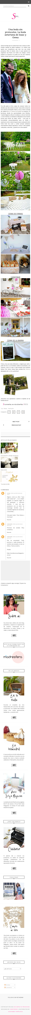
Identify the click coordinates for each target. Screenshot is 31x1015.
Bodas (5, 408)
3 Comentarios (15, 40)
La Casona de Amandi (15, 111)
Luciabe (10, 371)
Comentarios (8, 987)
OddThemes (14, 1009)
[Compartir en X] (13, 412)
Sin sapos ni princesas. (22, 1006)
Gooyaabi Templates (15, 1011)
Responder (9, 519)
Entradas (7, 985)
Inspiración (11, 408)
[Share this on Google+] (18, 412)
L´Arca (27, 369)
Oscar (8, 493)
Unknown (9, 524)
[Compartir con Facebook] (9, 412)
